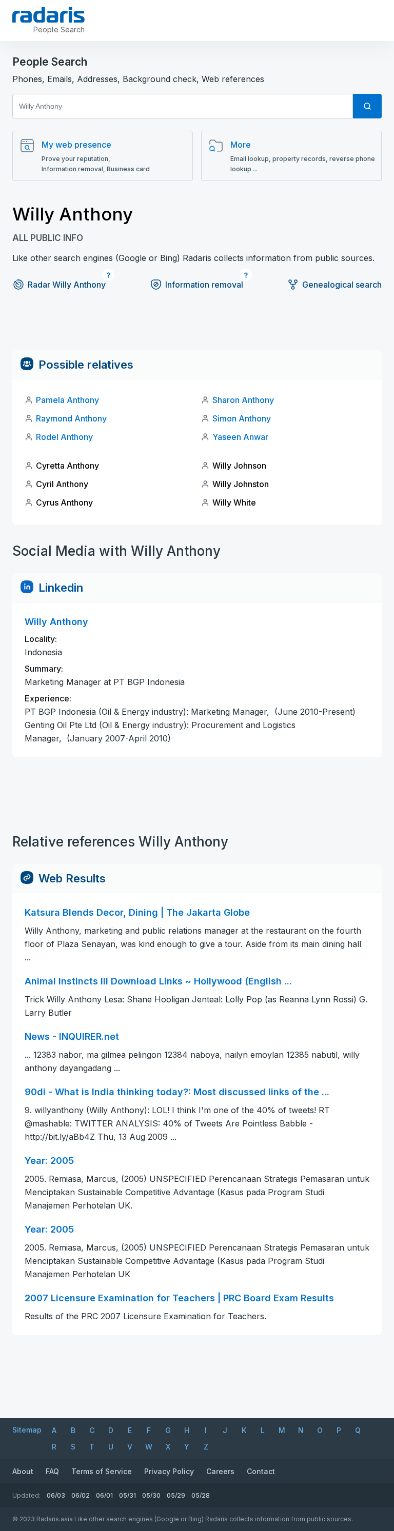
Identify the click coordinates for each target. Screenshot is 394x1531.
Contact (261, 1471)
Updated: (26, 1495)
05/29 (176, 1495)
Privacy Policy (169, 1471)
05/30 (151, 1495)
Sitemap (27, 1429)
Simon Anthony (241, 418)
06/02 (80, 1495)
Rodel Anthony (64, 437)
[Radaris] (48, 15)
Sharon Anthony (243, 400)
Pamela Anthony (67, 400)
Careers (220, 1471)
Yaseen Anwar (240, 437)
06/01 (104, 1495)
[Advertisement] (197, 327)
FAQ (52, 1471)
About (22, 1471)
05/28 (200, 1495)
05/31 (127, 1495)
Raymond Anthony (71, 418)
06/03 (56, 1495)
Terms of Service (101, 1471)
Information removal (204, 284)
